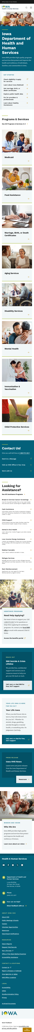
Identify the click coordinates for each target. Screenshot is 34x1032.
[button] (27, 1030)
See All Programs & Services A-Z (14, 124)
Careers (4, 924)
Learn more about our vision (14, 844)
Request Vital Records (9, 947)
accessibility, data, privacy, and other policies (15, 1027)
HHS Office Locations (9, 977)
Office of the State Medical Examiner (14, 954)
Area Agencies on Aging (9, 974)
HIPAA (4, 991)
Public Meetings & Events (10, 920)
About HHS (5, 917)
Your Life (6, 950)
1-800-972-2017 (24, 453)
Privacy (4, 997)
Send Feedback (7, 1022)
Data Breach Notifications (10, 934)
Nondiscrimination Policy (10, 994)
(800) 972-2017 (11, 895)
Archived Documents (9, 1003)
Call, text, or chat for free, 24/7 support (15, 739)
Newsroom (23, 779)
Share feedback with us (15, 906)
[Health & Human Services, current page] (6, 7)
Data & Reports (7, 944)
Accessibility (6, 987)
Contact (5, 967)
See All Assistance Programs (12, 494)
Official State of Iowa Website (9, 1)
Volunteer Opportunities (10, 927)
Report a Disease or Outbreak (11, 971)
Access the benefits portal (13, 638)
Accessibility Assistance (10, 957)
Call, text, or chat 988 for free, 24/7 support (15, 685)
